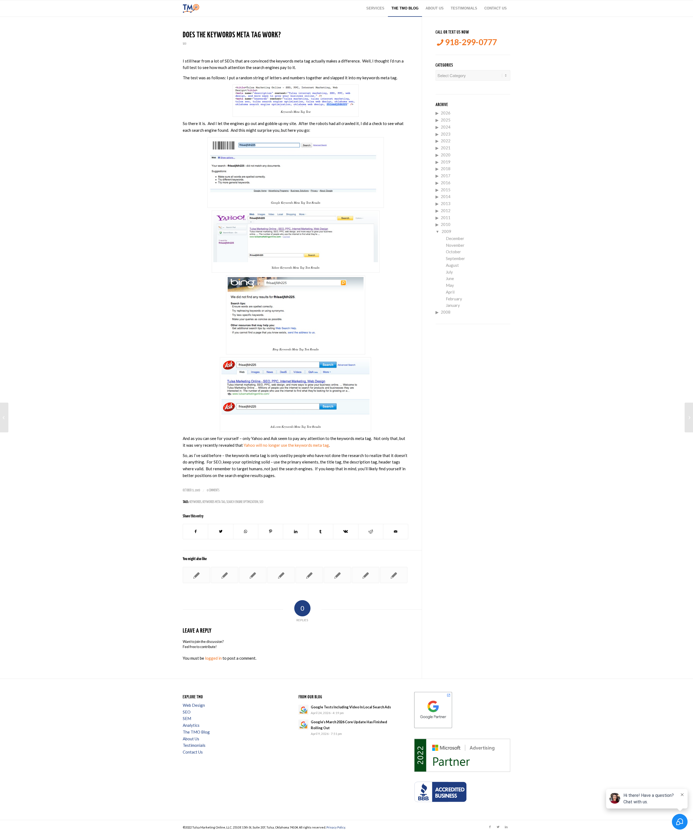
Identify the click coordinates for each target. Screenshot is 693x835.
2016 (445, 182)
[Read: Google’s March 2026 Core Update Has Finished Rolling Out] (303, 724)
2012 (445, 210)
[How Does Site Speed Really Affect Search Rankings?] (196, 575)
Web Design (194, 705)
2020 (445, 154)
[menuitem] (375, 8)
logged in (213, 658)
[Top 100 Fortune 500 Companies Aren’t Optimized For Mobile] (309, 575)
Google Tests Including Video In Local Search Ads (351, 707)
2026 (445, 112)
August (452, 265)
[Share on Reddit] (370, 531)
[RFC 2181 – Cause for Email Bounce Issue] (4, 417)
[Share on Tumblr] (320, 531)
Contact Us (193, 751)
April (450, 292)
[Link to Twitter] (498, 827)
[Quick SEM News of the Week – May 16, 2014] (393, 575)
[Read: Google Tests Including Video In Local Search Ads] (303, 710)
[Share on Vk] (345, 531)
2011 (445, 217)
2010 (445, 224)
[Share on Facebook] (195, 531)
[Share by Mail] (395, 531)
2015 (445, 189)
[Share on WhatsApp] (245, 531)
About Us (191, 738)
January (453, 305)
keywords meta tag (213, 502)
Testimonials (194, 745)
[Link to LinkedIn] (506, 827)
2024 (445, 126)
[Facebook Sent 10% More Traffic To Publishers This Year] (252, 575)
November (455, 245)
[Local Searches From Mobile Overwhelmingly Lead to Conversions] (281, 575)
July (449, 271)
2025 (445, 119)
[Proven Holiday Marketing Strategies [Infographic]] (224, 575)
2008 (445, 312)
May (450, 285)
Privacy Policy (335, 827)
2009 (446, 231)
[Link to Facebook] (490, 827)
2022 (445, 140)
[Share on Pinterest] (270, 531)
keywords (195, 502)
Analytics (191, 725)
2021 (445, 147)
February (454, 298)
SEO (184, 43)
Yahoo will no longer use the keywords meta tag (286, 445)
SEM (187, 718)
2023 (445, 134)
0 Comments (213, 490)
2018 (445, 168)
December (455, 238)
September (455, 258)
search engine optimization (242, 502)
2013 (445, 203)
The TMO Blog (196, 731)
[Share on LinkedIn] (295, 531)
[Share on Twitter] (220, 531)
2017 (445, 175)
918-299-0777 (470, 42)
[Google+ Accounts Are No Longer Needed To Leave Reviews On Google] (337, 575)
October (453, 251)
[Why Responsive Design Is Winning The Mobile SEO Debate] (365, 575)
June (450, 278)
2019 (445, 161)
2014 (445, 196)
